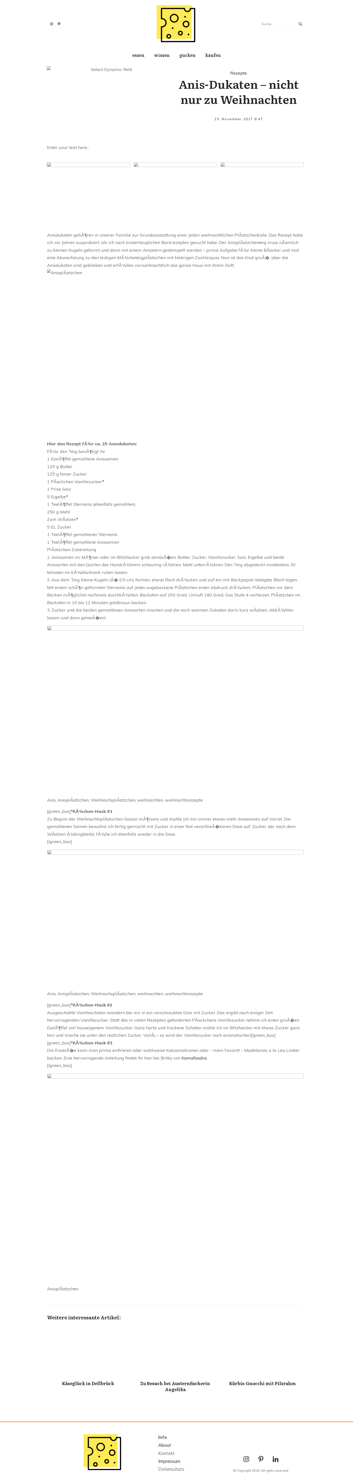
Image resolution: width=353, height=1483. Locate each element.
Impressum (169, 1461)
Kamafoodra (194, 1058)
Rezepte (238, 73)
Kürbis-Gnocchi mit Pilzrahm (262, 1361)
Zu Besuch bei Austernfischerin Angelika (175, 1361)
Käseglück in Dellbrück (88, 1361)
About (164, 1445)
